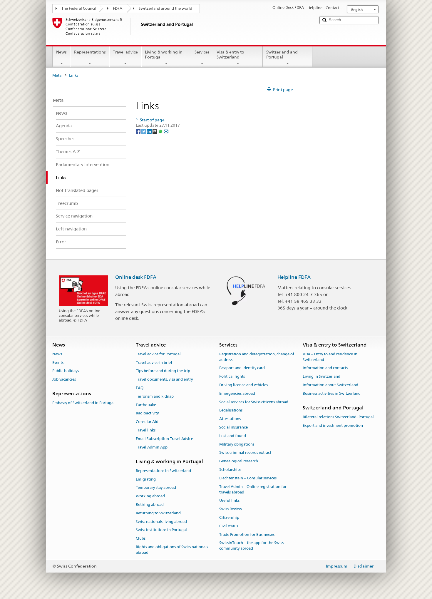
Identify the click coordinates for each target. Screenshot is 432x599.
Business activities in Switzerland (332, 393)
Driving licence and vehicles (243, 385)
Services (202, 52)
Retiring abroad (150, 504)
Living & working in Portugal (163, 54)
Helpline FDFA (294, 277)
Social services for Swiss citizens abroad (253, 402)
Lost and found (232, 436)
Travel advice (125, 52)
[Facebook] (138, 130)
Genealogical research (238, 461)
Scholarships (230, 469)
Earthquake (146, 405)
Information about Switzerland (330, 385)
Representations (90, 52)
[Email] (166, 130)
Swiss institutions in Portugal (161, 530)
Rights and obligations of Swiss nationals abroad (172, 550)
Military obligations (236, 444)
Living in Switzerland (321, 376)
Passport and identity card (242, 368)
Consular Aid (147, 422)
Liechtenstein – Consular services (248, 478)
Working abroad (150, 496)
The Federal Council (78, 8)
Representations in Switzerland (163, 471)
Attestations (230, 418)
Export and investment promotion (333, 425)
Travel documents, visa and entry (164, 379)
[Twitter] (144, 130)
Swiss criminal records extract (245, 453)
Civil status (228, 526)
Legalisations (230, 410)
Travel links (145, 430)
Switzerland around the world (165, 8)
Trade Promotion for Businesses (246, 534)
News (61, 52)
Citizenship (229, 517)
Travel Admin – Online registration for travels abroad (253, 489)
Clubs (140, 538)
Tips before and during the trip (163, 371)
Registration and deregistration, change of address (256, 357)
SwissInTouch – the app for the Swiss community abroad (251, 546)
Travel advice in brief (154, 362)
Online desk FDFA (135, 277)
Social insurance (233, 427)
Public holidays (65, 371)
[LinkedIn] (150, 130)
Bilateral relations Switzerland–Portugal (338, 417)
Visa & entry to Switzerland (230, 54)
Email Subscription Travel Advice (164, 438)
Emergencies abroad (237, 393)
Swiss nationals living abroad (161, 521)
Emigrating (146, 479)
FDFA (117, 8)
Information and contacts (325, 368)
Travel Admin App (152, 447)
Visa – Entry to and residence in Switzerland (330, 357)
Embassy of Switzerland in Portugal (83, 403)
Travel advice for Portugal (158, 354)
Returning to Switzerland (158, 513)
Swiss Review (230, 509)
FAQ (139, 388)
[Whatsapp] (161, 130)
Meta (56, 75)
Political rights (232, 376)
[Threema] (155, 130)
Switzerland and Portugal (282, 54)
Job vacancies (64, 379)
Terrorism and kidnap (155, 396)
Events (57, 362)
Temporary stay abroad (156, 488)
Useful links (229, 500)
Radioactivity (147, 413)
